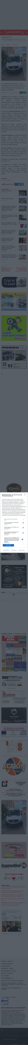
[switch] (23, 522)
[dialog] (14, 522)
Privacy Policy (22, 550)
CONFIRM (8, 545)
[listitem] (14, 520)
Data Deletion (6, 550)
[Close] (25, 495)
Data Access (14, 550)
